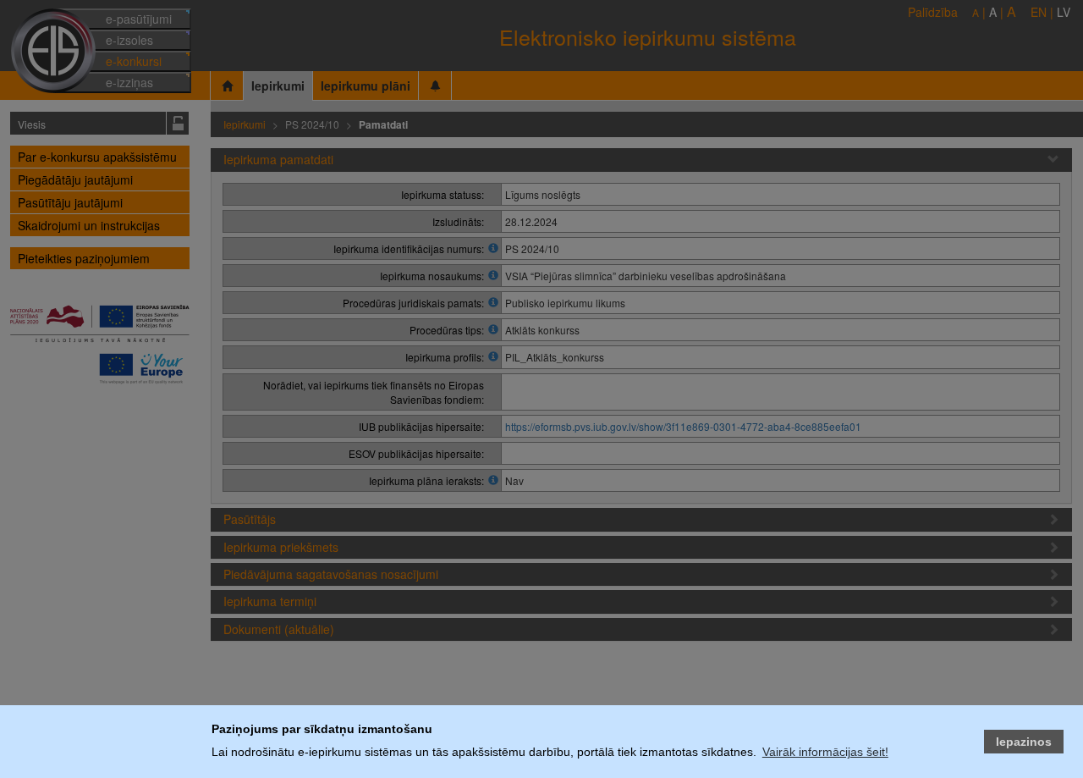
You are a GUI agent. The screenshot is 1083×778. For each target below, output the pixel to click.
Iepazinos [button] (1024, 741)
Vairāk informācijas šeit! (825, 752)
